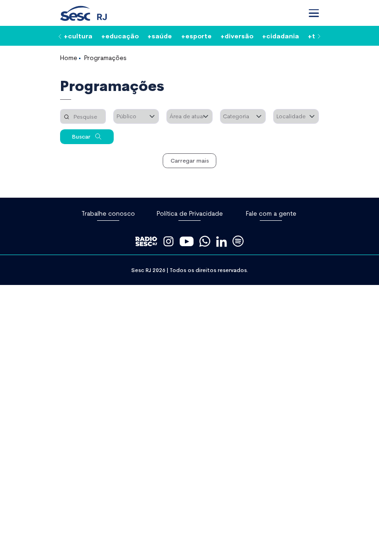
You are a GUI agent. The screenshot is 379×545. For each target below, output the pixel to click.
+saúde (159, 35)
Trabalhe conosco (108, 213)
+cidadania (280, 35)
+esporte (196, 35)
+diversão (236, 35)
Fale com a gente (271, 213)
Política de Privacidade (190, 213)
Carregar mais (190, 160)
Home (68, 57)
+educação (120, 35)
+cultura (78, 35)
